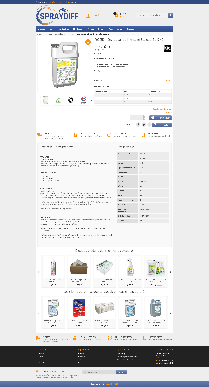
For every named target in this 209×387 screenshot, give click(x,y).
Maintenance (78, 29)
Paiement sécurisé (44, 360)
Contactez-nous (44, 363)
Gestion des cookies (123, 363)
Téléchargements (63, 147)
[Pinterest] (149, 124)
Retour (41, 357)
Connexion (96, 15)
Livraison (42, 354)
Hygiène (52, 29)
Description (46, 147)
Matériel (101, 29)
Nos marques (82, 363)
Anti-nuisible (64, 29)
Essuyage (130, 29)
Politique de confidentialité (125, 360)
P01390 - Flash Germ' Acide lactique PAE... (130, 280)
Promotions (81, 354)
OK (171, 15)
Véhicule (91, 29)
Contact (74, 2)
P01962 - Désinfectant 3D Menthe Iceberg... (156, 321)
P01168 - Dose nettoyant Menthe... (104, 280)
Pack (111, 29)
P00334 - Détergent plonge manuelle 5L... (53, 321)
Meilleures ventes (83, 360)
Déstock (120, 29)
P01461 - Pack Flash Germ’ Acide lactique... (156, 280)
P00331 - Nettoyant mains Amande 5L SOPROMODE (130, 321)
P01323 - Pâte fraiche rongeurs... (79, 321)
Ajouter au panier (163, 118)
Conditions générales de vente (127, 357)
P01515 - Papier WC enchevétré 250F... (78, 280)
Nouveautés (81, 357)
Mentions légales (122, 354)
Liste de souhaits (161, 125)
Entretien (41, 29)
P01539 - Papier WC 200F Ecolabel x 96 (104, 321)
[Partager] (138, 124)
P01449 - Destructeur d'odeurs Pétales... (53, 280)
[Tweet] (144, 124)
